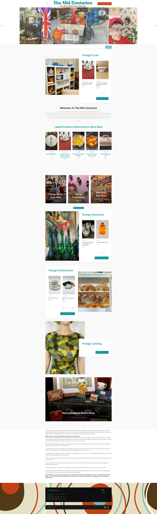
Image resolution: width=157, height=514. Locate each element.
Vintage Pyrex (84, 81)
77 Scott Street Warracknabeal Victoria (101, 199)
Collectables (51, 151)
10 (106, 93)
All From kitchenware (67, 313)
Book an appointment (78, 417)
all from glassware (101, 257)
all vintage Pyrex (102, 98)
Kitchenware (50, 296)
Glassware (84, 240)
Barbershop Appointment (105, 3)
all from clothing (102, 352)
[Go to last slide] (46, 149)
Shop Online (78, 200)
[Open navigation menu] (47, 4)
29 (106, 252)
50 (70, 307)
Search (108, 47)
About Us (103, 492)
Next (107, 93)
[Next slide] (111, 149)
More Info (55, 200)
